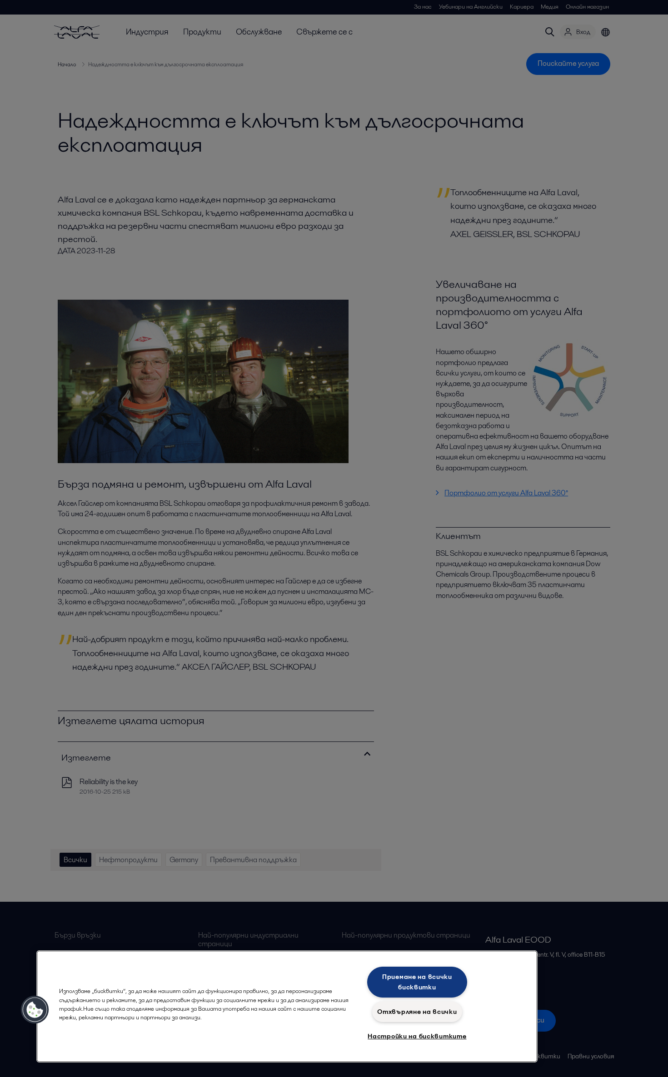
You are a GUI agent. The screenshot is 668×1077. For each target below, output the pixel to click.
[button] (35, 1009)
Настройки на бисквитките (417, 1036)
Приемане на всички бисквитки (417, 982)
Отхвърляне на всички (417, 1011)
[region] (287, 1006)
